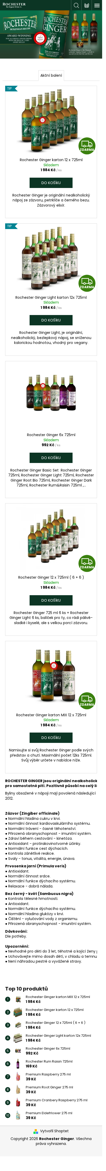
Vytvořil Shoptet (54, 1131)
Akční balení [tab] (51, 75)
